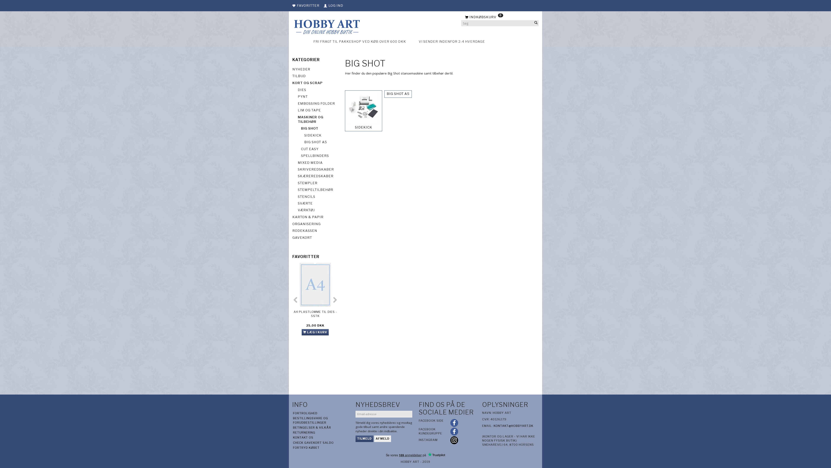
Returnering (304, 432)
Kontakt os (303, 437)
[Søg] (536, 23)
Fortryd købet (306, 447)
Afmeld (383, 438)
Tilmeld (364, 438)
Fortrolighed (305, 413)
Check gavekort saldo (313, 442)
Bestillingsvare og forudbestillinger (310, 420)
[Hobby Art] (326, 26)
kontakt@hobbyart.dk (513, 425)
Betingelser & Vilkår (312, 427)
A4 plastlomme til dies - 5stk (315, 314)
